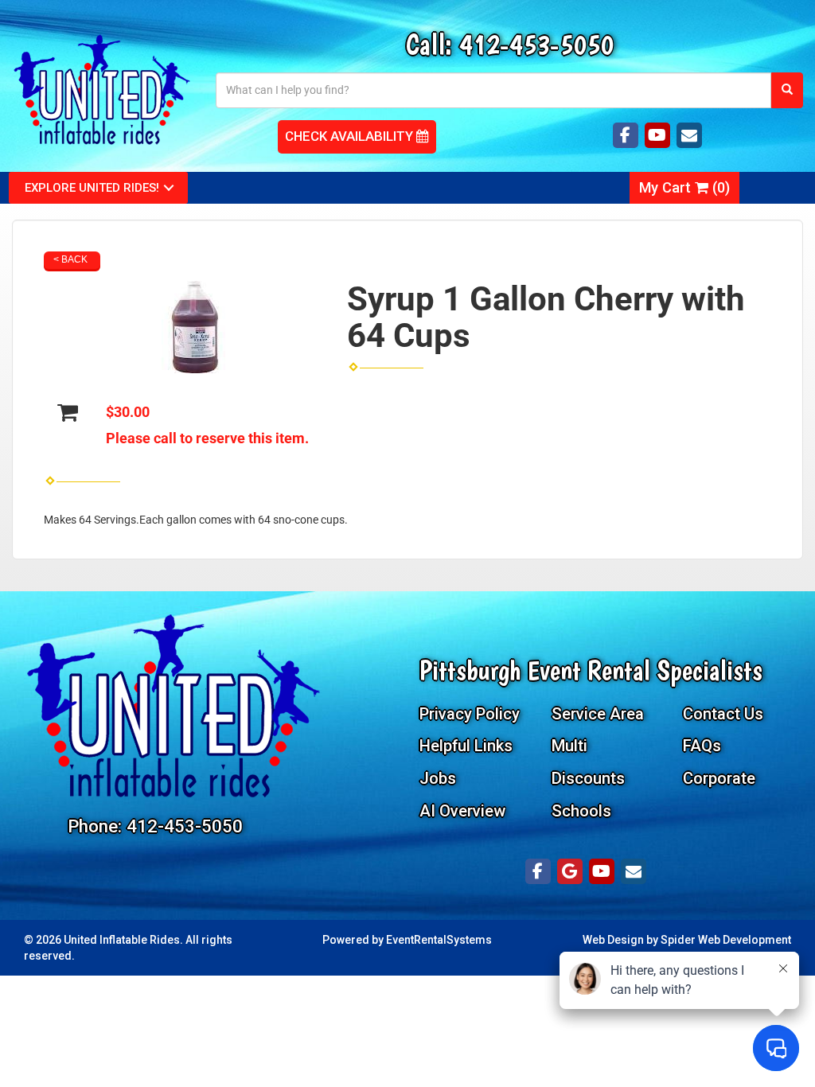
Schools (581, 810)
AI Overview (462, 810)
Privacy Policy (469, 713)
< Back (70, 259)
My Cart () (684, 187)
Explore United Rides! (92, 188)
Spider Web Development (726, 939)
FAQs (702, 745)
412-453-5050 (536, 44)
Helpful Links (466, 745)
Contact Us (723, 713)
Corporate (719, 778)
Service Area (598, 713)
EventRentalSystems (439, 939)
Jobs (437, 778)
